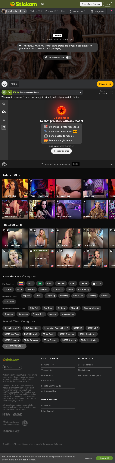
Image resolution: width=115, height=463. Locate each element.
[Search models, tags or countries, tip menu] (111, 11)
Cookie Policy (28, 459)
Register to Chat (61, 151)
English (10, 367)
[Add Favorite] (4, 84)
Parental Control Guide (51, 386)
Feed (63, 11)
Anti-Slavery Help (48, 391)
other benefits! (66, 146)
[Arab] (40, 283)
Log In (107, 4)
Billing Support (47, 411)
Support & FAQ (47, 406)
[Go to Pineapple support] (25, 423)
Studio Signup (84, 370)
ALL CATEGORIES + (14, 346)
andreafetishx (10, 276)
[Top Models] (42, 4)
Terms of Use (47, 370)
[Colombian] (21, 283)
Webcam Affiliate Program (89, 375)
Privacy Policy (47, 365)
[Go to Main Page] (23, 4)
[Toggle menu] (4, 4)
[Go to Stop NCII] (11, 431)
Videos (36, 11)
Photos (51, 11)
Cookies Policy (48, 381)
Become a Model (85, 365)
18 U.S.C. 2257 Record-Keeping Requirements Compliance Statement (32, 444)
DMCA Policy (47, 375)
